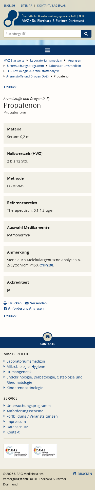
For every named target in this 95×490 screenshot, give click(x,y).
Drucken (15, 303)
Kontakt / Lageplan (51, 5)
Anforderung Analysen (26, 308)
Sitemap (26, 5)
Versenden (38, 303)
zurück (11, 87)
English (9, 5)
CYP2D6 (46, 265)
